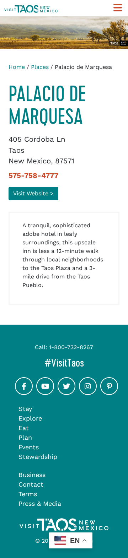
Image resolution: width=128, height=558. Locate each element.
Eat (23, 428)
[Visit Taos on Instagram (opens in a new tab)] (88, 392)
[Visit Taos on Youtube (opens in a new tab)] (45, 392)
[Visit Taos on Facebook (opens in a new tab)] (24, 392)
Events (28, 447)
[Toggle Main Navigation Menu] (118, 8)
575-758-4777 (33, 175)
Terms (27, 494)
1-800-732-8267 (71, 347)
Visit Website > (33, 193)
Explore (30, 418)
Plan (25, 437)
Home (17, 67)
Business (32, 474)
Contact (30, 484)
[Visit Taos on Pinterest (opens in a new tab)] (109, 392)
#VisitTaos (84, 363)
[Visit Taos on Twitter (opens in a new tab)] (66, 392)
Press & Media (39, 503)
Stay (25, 408)
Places (40, 67)
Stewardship (37, 456)
